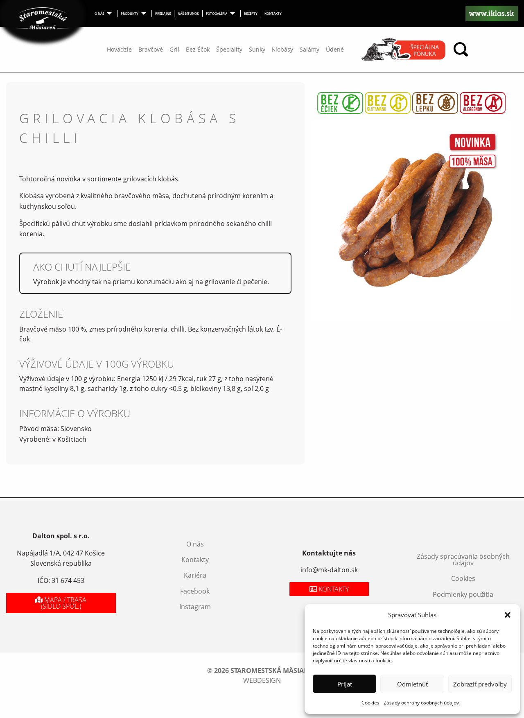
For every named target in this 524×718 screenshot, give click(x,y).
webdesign (262, 680)
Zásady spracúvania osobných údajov (463, 559)
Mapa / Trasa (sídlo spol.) (64, 603)
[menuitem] (104, 13)
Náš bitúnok (188, 13)
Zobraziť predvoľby (480, 684)
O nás (99, 13)
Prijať (344, 684)
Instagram (195, 606)
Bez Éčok (198, 49)
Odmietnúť (412, 684)
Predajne (163, 13)
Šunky (257, 49)
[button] (508, 615)
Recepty (250, 13)
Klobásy (282, 49)
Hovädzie (119, 49)
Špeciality (229, 49)
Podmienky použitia (463, 594)
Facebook (195, 591)
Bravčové (150, 49)
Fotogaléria (216, 13)
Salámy (309, 49)
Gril (174, 49)
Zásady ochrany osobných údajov (421, 702)
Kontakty (273, 13)
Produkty (129, 13)
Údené (335, 49)
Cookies (370, 702)
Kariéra (195, 575)
